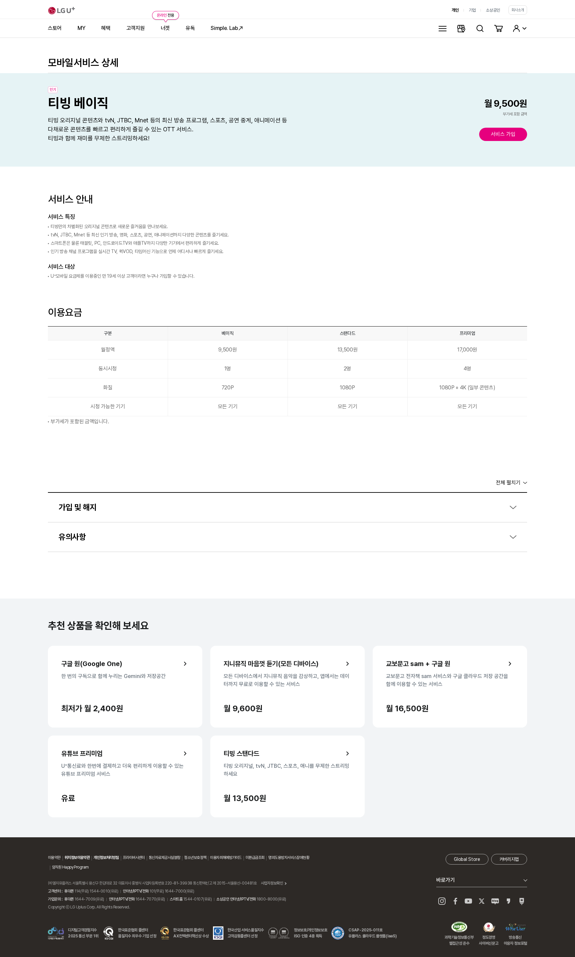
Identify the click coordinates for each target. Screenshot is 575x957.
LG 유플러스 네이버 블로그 (521, 901)
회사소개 (517, 10)
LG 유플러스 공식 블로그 (495, 901)
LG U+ (61, 11)
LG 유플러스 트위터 (482, 901)
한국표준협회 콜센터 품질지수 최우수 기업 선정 (137, 933)
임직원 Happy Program (70, 867)
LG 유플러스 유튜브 (468, 901)
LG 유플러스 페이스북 (455, 901)
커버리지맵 (509, 859)
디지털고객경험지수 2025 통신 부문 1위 (83, 933)
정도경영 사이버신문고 (488, 927)
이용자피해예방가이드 (225, 857)
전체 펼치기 (508, 482)
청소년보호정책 (195, 857)
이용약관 (54, 857)
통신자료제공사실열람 (164, 857)
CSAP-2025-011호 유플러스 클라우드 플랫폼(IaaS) (372, 933)
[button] (287, 507)
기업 (472, 10)
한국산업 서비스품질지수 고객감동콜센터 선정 (246, 933)
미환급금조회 (255, 857)
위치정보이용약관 (77, 857)
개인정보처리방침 (106, 857)
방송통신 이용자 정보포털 (515, 927)
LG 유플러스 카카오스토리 (508, 901)
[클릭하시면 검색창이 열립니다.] (479, 28)
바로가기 (445, 880)
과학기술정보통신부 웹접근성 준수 (459, 927)
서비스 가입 (503, 134)
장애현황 (302, 857)
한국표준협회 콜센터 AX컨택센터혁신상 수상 (191, 933)
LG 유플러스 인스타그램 (442, 901)
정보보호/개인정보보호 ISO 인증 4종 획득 (310, 933)
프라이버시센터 (134, 857)
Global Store (467, 859)
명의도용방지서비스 (282, 857)
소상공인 (493, 10)
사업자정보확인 (272, 883)
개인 (455, 10)
